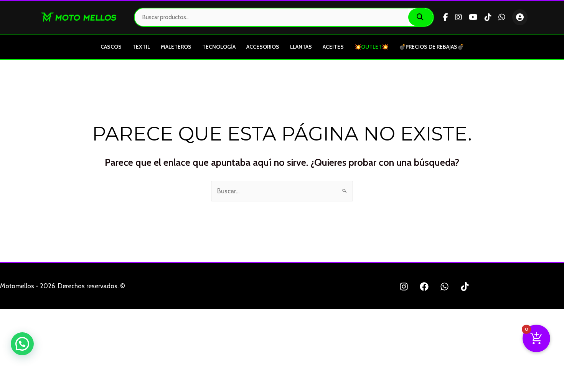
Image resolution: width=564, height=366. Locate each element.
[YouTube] (473, 17)
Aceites (333, 46)
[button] (22, 343)
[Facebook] (445, 17)
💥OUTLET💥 (371, 46)
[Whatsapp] (444, 286)
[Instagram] (458, 17)
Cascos (111, 46)
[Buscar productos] (420, 17)
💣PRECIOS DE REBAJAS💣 (431, 46)
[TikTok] (488, 17)
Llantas (301, 46)
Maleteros (176, 46)
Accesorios (262, 46)
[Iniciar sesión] (520, 17)
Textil (141, 46)
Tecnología (219, 46)
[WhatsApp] (501, 17)
